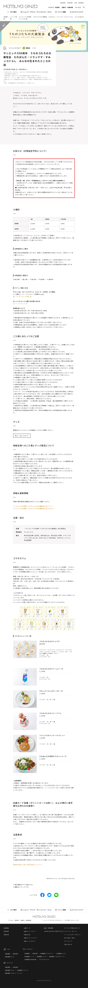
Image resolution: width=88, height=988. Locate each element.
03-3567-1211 (69, 920)
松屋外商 (70, 3)
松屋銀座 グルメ (10, 970)
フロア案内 (13, 12)
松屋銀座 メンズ (41, 956)
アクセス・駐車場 (54, 7)
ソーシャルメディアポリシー (72, 934)
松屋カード (27, 928)
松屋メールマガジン (30, 941)
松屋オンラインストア (30, 938)
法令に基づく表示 (69, 938)
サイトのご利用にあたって (72, 928)
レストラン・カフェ (45, 12)
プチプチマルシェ (44, 959)
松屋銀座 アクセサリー (47, 953)
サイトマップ (68, 941)
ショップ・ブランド (29, 12)
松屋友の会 (27, 934)
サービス (78, 7)
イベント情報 (61, 12)
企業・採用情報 (79, 3)
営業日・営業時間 (67, 7)
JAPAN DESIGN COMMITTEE (53, 931)
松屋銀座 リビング (22, 970)
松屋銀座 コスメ (61, 953)
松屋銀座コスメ (9, 957)
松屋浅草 (63, 3)
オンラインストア (77, 12)
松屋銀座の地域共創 (30, 959)
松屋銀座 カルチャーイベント (13, 973)
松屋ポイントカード (30, 931)
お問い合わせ (68, 944)
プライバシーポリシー (70, 931)
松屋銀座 (6, 928)
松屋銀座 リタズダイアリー (57, 956)
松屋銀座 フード (29, 956)
